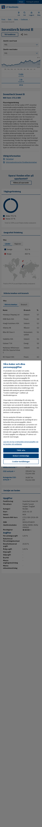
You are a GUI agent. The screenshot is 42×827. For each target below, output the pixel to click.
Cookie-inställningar (21, 461)
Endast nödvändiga (21, 456)
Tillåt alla (21, 450)
